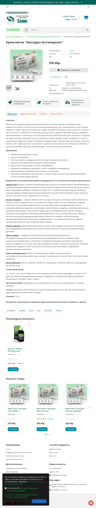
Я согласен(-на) (22, 489)
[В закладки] (29, 325)
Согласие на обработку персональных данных (22, 489)
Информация (13, 444)
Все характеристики (56, 93)
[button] (6, 407)
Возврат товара (55, 449)
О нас (8, 449)
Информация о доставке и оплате (19, 452)
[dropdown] (7, 6)
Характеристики (28, 114)
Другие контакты (72, 2)
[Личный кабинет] (88, 6)
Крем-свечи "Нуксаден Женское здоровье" (74, 409)
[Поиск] (87, 29)
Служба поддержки (59, 444)
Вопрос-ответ (56, 114)
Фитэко (72, 51)
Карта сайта (54, 452)
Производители (12, 472)
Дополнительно (14, 464)
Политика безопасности (15, 456)
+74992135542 (68, 16)
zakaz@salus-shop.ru (59, 475)
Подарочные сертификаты (16, 468)
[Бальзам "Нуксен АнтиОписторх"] (19, 334)
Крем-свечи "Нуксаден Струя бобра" (17, 409)
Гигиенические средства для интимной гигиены (43, 37)
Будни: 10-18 (54, 472)
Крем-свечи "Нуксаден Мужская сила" (46, 409)
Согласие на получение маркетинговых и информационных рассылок (21, 495)
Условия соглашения (14, 459)
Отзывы (43, 114)
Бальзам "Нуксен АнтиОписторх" (15, 350)
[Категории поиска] (26, 29)
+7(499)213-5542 (37, 2)
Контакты (53, 456)
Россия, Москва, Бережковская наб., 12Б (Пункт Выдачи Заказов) (69, 485)
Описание (12, 114)
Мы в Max (59, 2)
